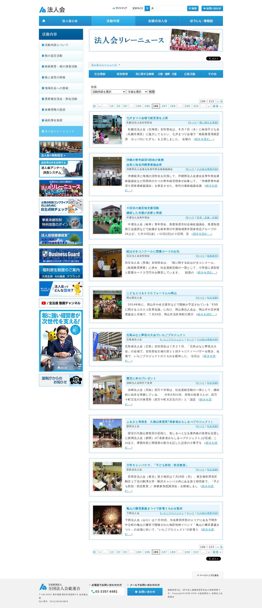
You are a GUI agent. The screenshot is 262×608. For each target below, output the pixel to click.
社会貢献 (212, 297)
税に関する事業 (208, 122)
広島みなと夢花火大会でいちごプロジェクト (156, 335)
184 (139, 106)
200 (187, 106)
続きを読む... (204, 139)
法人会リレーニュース (104, 65)
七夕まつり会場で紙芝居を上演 (147, 118)
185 (147, 106)
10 (112, 106)
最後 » (217, 106)
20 (118, 106)
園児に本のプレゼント (141, 378)
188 (172, 106)
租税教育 (212, 256)
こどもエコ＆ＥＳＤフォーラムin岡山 (152, 293)
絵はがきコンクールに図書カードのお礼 (153, 251)
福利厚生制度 (54, 120)
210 (196, 106)
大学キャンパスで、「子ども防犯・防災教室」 (158, 465)
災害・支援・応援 (207, 217)
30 (125, 106)
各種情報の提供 (55, 109)
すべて (193, 122)
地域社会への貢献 (56, 88)
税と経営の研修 (55, 77)
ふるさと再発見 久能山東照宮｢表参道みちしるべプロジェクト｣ (170, 421)
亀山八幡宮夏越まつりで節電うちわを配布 (155, 508)
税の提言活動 (54, 55)
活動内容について (56, 44)
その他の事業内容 (207, 169)
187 (164, 106)
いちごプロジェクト (172, 339)
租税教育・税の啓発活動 (61, 66)
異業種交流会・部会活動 (61, 98)
